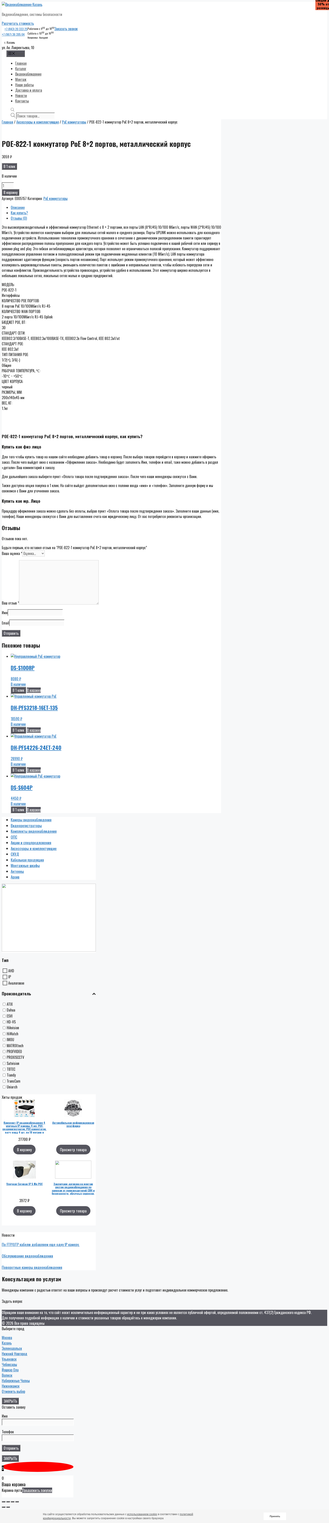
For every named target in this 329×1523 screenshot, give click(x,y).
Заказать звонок (66, 28)
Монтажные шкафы (25, 865)
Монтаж (20, 79)
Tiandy (11, 1075)
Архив (15, 877)
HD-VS (11, 1022)
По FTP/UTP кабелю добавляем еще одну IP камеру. (40, 1244)
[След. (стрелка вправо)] (8, 1507)
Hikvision (13, 1028)
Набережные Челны (16, 1380)
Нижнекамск (10, 1386)
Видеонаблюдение (28, 74)
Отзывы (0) (19, 218)
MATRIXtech (15, 1045)
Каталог (20, 68)
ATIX (10, 1004)
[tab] (116, 207)
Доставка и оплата (28, 90)
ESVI (10, 1016)
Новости (21, 95)
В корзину (10, 192)
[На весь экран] (12, 1501)
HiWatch (12, 1033)
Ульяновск (9, 1359)
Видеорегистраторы (26, 825)
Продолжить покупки (37, 1490)
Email (5, 623)
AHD (11, 970)
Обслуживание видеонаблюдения (27, 1256)
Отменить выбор (13, 1391)
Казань (7, 1343)
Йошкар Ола (10, 1370)
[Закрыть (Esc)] (3, 1501)
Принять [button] (275, 1516)
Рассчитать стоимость (18, 23)
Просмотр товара (73, 1149)
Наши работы (24, 84)
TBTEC (11, 1069)
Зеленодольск (12, 1348)
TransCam (13, 1081)
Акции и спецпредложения (31, 842)
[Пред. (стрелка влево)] (3, 1507)
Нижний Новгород (14, 1353)
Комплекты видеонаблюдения (34, 831)
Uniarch (12, 1087)
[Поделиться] (8, 1501)
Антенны (17, 871)
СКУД (15, 854)
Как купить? (19, 212)
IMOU (10, 1039)
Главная (21, 63)
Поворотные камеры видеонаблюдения (32, 1267)
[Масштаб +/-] (17, 1501)
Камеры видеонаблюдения (31, 819)
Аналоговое (16, 983)
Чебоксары (9, 1364)
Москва (7, 1337)
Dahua (11, 1010)
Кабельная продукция (27, 860)
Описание (18, 207)
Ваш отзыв (10, 603)
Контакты (22, 101)
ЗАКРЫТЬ (10, 1401)
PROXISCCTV (15, 1057)
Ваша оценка (12, 553)
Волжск (7, 1375)
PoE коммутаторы (74, 122)
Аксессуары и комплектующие (37, 122)
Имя (5, 612)
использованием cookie (142, 1514)
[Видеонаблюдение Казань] (22, 4)
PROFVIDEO (14, 1051)
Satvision (13, 1063)
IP (9, 977)
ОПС (14, 837)
